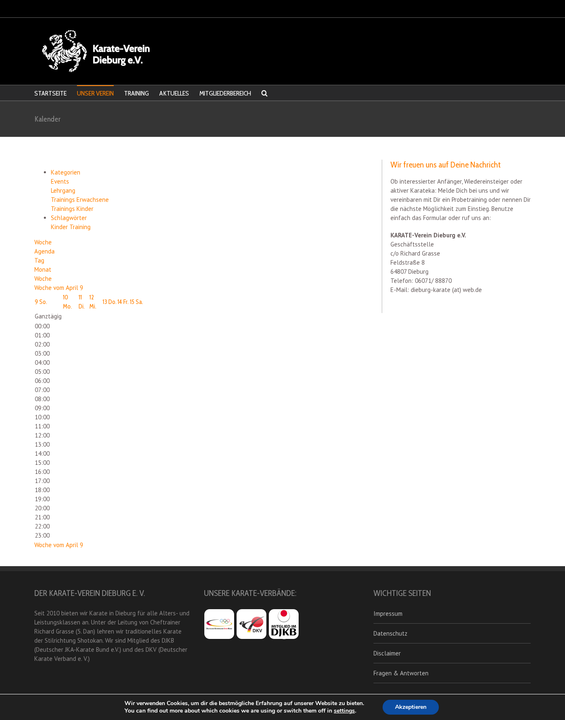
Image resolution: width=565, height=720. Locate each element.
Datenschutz (390, 633)
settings (344, 711)
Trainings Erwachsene (80, 199)
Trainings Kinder (72, 209)
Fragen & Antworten (401, 673)
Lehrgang (63, 190)
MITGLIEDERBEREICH (225, 93)
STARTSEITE (50, 93)
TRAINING (136, 93)
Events (60, 181)
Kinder (60, 227)
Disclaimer (387, 653)
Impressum (387, 613)
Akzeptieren (410, 707)
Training (80, 227)
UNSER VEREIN (95, 93)
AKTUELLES (174, 93)
